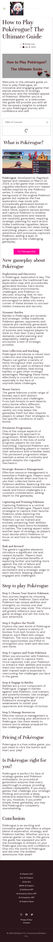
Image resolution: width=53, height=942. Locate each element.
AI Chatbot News (26, 901)
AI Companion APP (26, 897)
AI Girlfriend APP (26, 889)
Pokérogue (9, 178)
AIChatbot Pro (33, 8)
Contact (26, 923)
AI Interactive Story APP (26, 893)
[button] (47, 122)
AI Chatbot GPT (26, 874)
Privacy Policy (26, 920)
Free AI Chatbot (26, 878)
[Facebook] (26, 914)
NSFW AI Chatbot (26, 886)
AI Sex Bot (26, 882)
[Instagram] (21, 914)
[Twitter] (32, 914)
